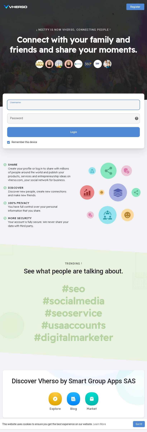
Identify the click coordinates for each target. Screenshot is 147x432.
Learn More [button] (99, 424)
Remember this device (24, 142)
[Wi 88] (39, 64)
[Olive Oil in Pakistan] (69, 64)
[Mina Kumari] (49, 64)
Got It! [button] (139, 424)
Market (92, 408)
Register (135, 6)
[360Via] (88, 64)
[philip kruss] (59, 64)
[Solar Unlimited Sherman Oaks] (98, 64)
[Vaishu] (107, 64)
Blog (73, 408)
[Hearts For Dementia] (78, 64)
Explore (55, 408)
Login (73, 132)
